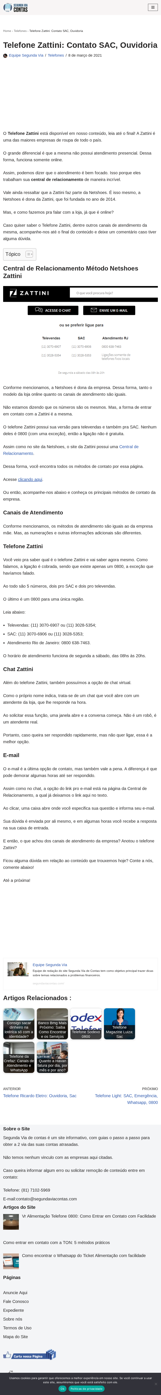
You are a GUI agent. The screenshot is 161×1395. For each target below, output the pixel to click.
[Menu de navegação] (153, 7)
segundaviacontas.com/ (48, 983)
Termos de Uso (17, 1328)
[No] (156, 1384)
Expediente (13, 1310)
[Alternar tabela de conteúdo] (27, 254)
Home (7, 31)
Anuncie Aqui (15, 1292)
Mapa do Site (15, 1336)
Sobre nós (12, 1319)
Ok (62, 1388)
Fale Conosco (16, 1301)
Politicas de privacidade (87, 1388)
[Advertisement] (80, 100)
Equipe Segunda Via (26, 55)
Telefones (20, 31)
